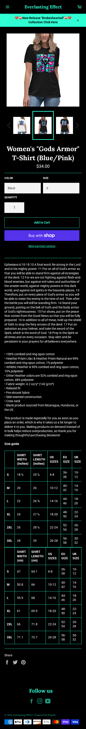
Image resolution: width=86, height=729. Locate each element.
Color (8, 178)
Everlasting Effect (43, 7)
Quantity (10, 197)
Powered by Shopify (45, 715)
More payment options (41, 246)
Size (46, 178)
